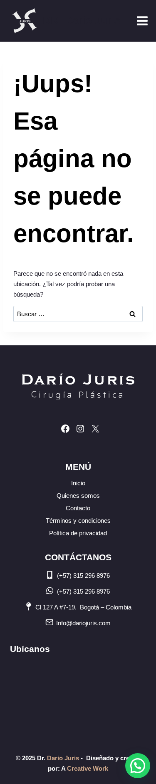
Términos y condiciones (78, 520)
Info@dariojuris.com (83, 623)
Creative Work (87, 768)
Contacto (78, 508)
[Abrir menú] (142, 20)
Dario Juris (62, 758)
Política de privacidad (78, 533)
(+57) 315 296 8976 (83, 575)
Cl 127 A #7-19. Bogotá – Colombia (83, 607)
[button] (137, 765)
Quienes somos (78, 495)
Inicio (78, 483)
